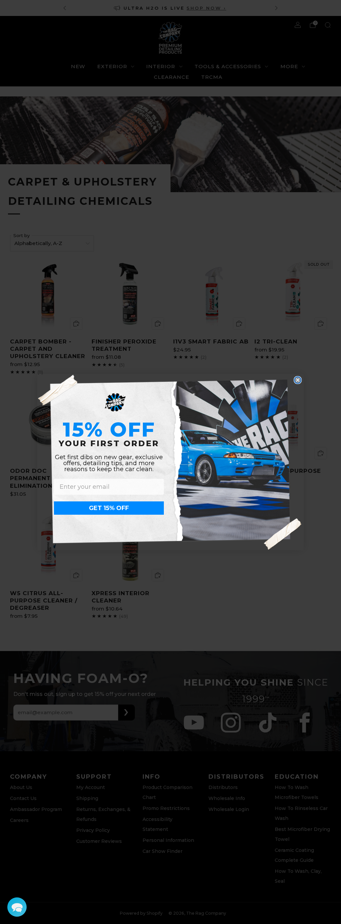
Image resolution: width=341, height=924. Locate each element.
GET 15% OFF (109, 508)
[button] (17, 907)
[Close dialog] (297, 380)
